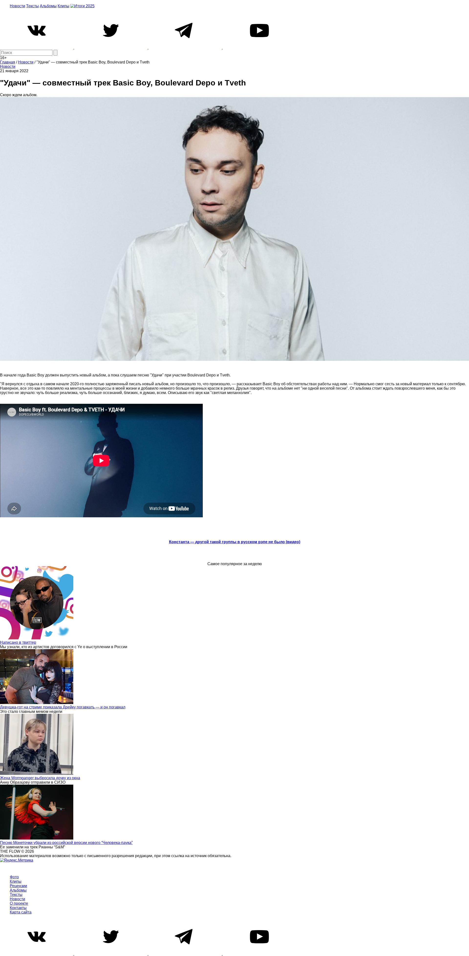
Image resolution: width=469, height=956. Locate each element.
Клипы (63, 6)
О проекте (19, 903)
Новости (17, 6)
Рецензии (18, 886)
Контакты (18, 908)
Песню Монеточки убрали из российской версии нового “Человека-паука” (66, 843)
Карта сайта (21, 912)
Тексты (32, 6)
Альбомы (48, 6)
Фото (14, 877)
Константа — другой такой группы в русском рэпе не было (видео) (234, 542)
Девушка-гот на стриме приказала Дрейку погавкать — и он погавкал (62, 707)
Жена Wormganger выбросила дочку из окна (40, 778)
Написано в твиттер (18, 642)
